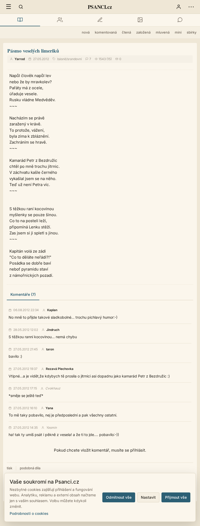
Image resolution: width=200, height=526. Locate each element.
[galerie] (140, 20)
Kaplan (52, 310)
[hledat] (21, 6)
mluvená (163, 32)
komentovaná (106, 32)
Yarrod (20, 59)
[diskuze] (180, 20)
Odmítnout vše (119, 497)
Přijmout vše (176, 497)
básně (61, 59)
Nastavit (148, 497)
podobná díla (30, 468)
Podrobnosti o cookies (29, 513)
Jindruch (52, 329)
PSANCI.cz (100, 7)
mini (178, 32)
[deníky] (100, 20)
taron (50, 349)
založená (143, 32)
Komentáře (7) (23, 294)
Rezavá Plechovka (59, 368)
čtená (126, 32)
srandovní (74, 59)
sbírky (191, 32)
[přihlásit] (178, 6)
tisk (9, 468)
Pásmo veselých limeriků (33, 50)
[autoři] (60, 20)
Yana (49, 408)
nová (86, 32)
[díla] (20, 20)
